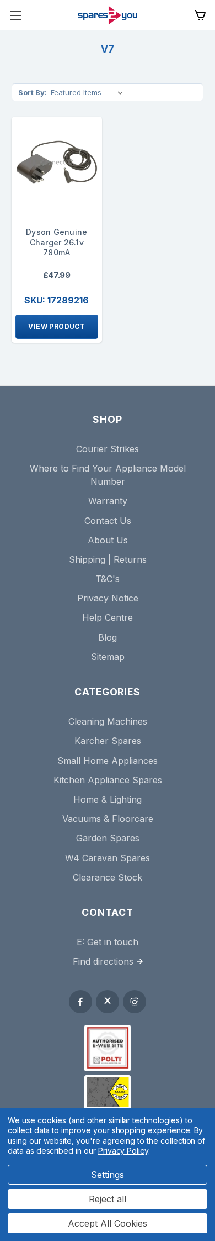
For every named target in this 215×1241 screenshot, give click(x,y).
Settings (107, 1174)
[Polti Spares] (107, 1048)
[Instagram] (134, 1001)
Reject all (107, 1199)
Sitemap (108, 656)
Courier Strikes (107, 448)
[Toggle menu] (15, 15)
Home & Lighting (107, 799)
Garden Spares (107, 838)
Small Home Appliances (107, 760)
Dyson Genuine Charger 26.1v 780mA (56, 242)
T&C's (107, 578)
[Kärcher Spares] (107, 1092)
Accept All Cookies (107, 1223)
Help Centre (107, 617)
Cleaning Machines (107, 721)
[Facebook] (80, 1001)
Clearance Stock (107, 877)
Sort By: (32, 92)
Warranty (107, 500)
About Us (108, 540)
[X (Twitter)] (107, 1001)
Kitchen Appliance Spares (107, 780)
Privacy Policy (123, 1150)
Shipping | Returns (108, 559)
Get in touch (112, 941)
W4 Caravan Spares (107, 857)
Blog (107, 637)
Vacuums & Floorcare (107, 818)
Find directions (103, 961)
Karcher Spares (107, 740)
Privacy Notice (107, 598)
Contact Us (107, 520)
